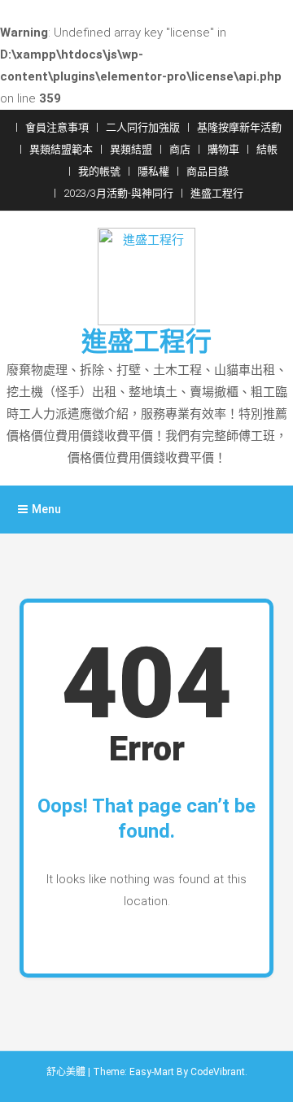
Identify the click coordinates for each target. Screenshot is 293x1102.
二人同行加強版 (143, 127)
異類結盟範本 (61, 149)
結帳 (267, 149)
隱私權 (153, 171)
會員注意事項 (57, 127)
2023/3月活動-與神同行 (118, 193)
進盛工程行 (216, 193)
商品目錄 (207, 171)
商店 (179, 149)
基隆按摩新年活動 (239, 127)
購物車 (223, 149)
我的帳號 (99, 171)
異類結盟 (131, 149)
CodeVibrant (217, 1072)
